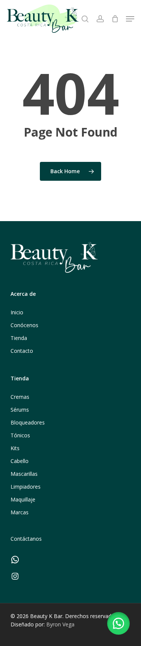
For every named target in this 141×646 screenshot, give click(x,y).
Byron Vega (60, 624)
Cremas (20, 396)
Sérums (20, 409)
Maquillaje (23, 499)
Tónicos (20, 435)
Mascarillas (24, 473)
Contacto (22, 350)
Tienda (19, 337)
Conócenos (24, 325)
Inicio (17, 312)
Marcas (20, 512)
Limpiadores (26, 486)
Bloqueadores (28, 422)
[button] (118, 623)
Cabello (20, 461)
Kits (15, 448)
